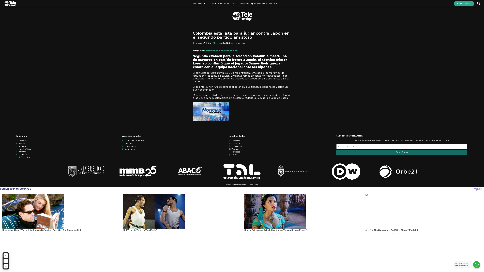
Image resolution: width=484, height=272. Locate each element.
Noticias (210, 4)
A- (6, 256)
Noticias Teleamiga (235, 43)
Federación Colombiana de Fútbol (221, 50)
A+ (6, 266)
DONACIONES (259, 4)
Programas (197, 4)
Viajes (235, 4)
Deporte (221, 43)
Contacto (273, 4)
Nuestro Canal (224, 4)
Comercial (245, 4)
